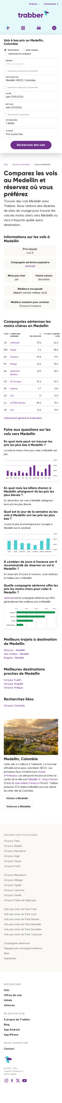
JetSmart (30, 266)
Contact (9, 1048)
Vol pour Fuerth (12, 680)
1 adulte (10, 123)
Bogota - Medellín (14, 657)
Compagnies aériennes (17, 943)
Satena (13, 388)
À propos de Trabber (17, 1019)
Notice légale (10, 1074)
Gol (12, 395)
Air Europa (15, 381)
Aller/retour (13, 50)
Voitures (9, 1005)
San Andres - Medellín (16, 653)
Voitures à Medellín (18, 806)
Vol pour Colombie (14, 705)
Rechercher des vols (31, 145)
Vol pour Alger (12, 856)
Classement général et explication (23, 418)
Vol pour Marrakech (15, 875)
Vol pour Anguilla (13, 683)
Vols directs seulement (18, 114)
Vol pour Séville (12, 895)
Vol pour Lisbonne (14, 890)
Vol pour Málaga (13, 880)
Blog (6, 1024)
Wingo (13, 364)
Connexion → (51, 4)
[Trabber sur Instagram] (6, 1082)
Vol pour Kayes (12, 861)
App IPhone (11, 1034)
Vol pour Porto (12, 866)
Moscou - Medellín (14, 650)
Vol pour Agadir (12, 885)
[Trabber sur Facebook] (12, 1082)
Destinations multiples (20, 54)
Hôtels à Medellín (17, 798)
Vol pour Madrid (13, 846)
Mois (6, 953)
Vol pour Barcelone (15, 851)
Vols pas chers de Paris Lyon (20, 914)
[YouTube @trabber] (24, 1082)
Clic (12, 410)
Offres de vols (13, 995)
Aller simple (32, 50)
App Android (12, 1029)
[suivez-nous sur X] (17, 1082)
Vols (6, 990)
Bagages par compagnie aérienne (23, 948)
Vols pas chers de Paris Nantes (21, 919)
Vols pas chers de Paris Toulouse (23, 934)
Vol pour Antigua (13, 687)
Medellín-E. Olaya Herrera (43, 779)
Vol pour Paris (12, 840)
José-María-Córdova (27, 783)
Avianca (14, 356)
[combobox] (31, 62)
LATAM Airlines (17, 402)
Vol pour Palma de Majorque (20, 900)
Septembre (10, 958)
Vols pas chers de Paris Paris (20, 909)
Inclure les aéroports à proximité (23, 71)
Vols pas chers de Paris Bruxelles (22, 929)
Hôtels (8, 1000)
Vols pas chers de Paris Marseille (22, 924)
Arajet (13, 349)
